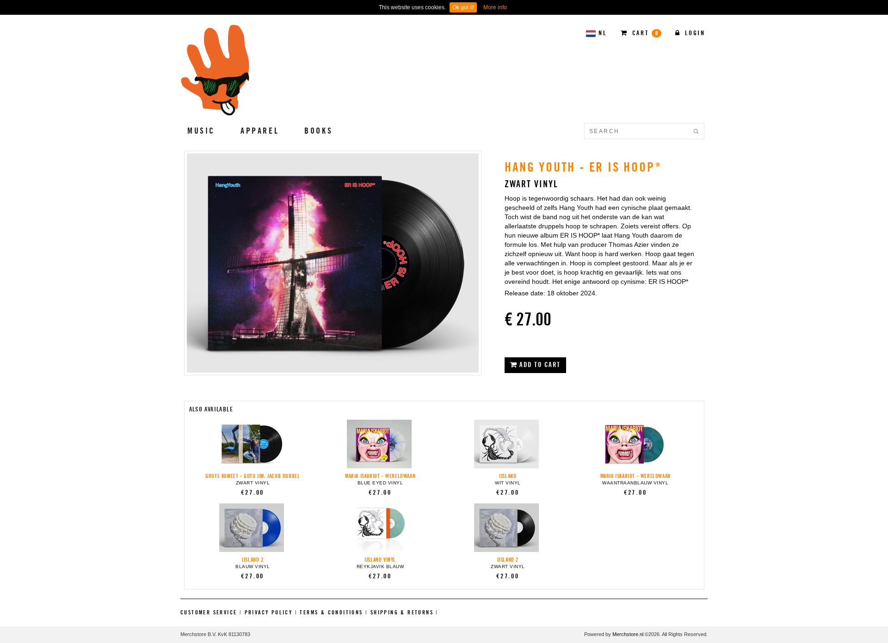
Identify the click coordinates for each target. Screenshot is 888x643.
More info (495, 7)
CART (644, 33)
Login (693, 33)
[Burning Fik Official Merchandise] (215, 70)
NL (602, 33)
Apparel (259, 131)
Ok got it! (463, 7)
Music (201, 131)
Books (318, 131)
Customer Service (208, 612)
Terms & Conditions (331, 612)
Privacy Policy (269, 612)
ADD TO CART (539, 365)
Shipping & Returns (401, 612)
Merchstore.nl (627, 634)
